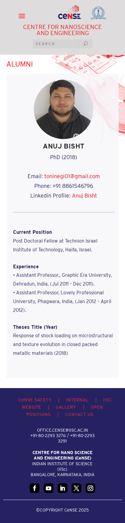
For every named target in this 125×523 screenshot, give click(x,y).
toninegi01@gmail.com (72, 176)
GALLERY (66, 407)
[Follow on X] (76, 488)
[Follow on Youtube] (48, 488)
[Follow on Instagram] (90, 488)
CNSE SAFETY (35, 399)
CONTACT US (79, 414)
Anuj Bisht (84, 195)
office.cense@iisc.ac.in (62, 430)
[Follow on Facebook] (34, 488)
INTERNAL (77, 399)
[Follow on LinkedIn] (62, 488)
